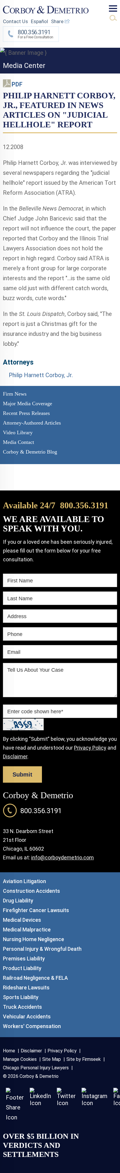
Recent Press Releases (26, 413)
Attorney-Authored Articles (32, 423)
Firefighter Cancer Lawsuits (36, 910)
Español (39, 21)
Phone (14, 634)
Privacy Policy (90, 748)
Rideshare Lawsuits (26, 987)
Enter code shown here (35, 711)
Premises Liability (24, 958)
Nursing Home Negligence (33, 939)
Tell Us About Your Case (35, 670)
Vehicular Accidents (27, 1016)
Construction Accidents (31, 891)
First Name (20, 581)
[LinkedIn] (40, 1103)
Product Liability (22, 968)
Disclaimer (15, 756)
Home (9, 1051)
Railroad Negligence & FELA (35, 978)
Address (17, 616)
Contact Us (15, 21)
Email (13, 652)
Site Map (51, 1059)
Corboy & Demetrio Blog (30, 452)
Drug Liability (18, 900)
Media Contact (18, 442)
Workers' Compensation (32, 1026)
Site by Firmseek (83, 1059)
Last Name (20, 598)
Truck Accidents (22, 1007)
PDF (17, 84)
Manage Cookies (20, 1059)
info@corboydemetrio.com (62, 857)
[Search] (113, 18)
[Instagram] (94, 1103)
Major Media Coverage (27, 403)
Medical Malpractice (27, 929)
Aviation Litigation (24, 881)
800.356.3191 (84, 505)
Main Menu (113, 8)
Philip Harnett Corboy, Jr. (41, 375)
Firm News (15, 394)
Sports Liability (20, 997)
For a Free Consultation (35, 34)
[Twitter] (66, 1103)
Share (58, 21)
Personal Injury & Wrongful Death (42, 949)
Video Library (18, 432)
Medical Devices (22, 920)
